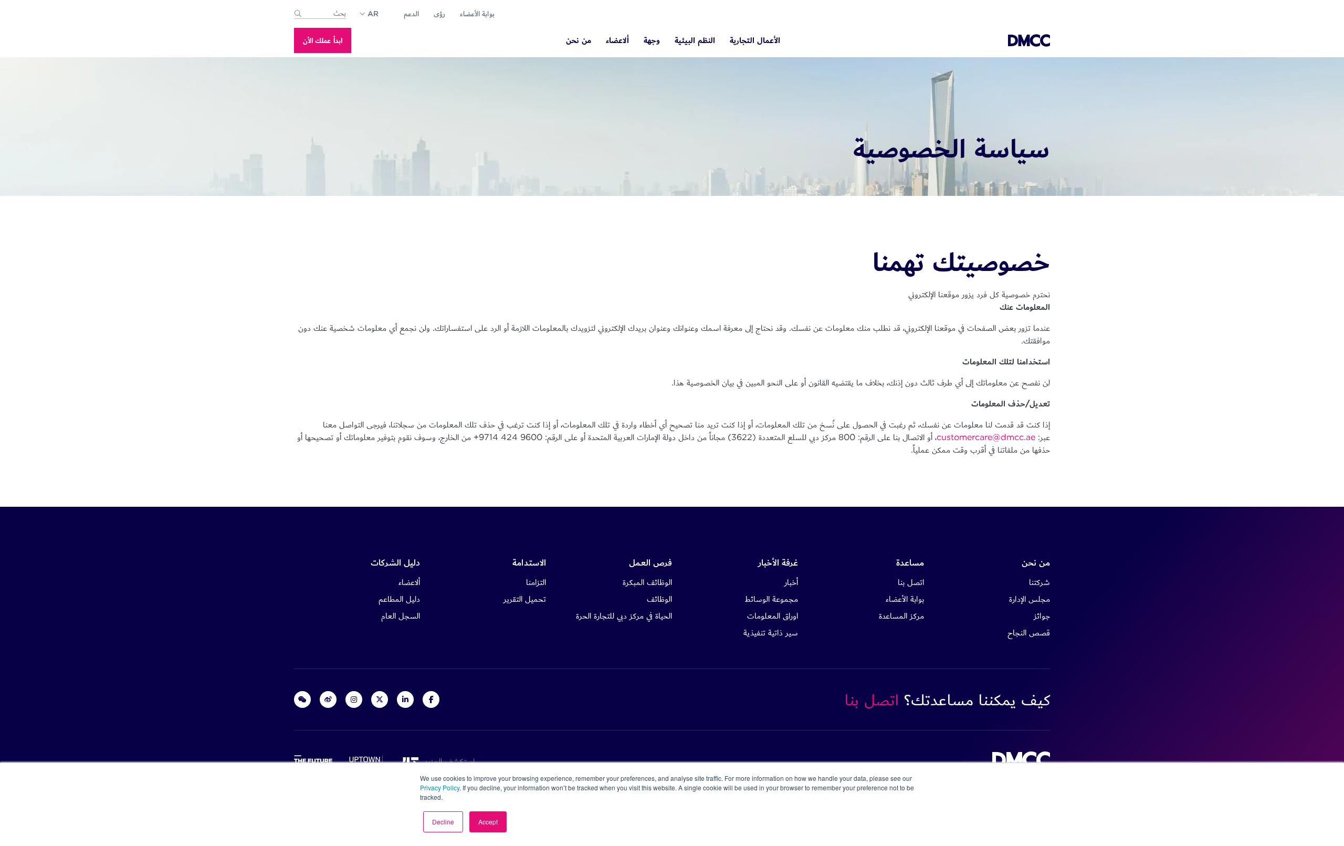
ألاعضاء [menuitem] (617, 40)
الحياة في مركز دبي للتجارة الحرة (624, 616)
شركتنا (1039, 582)
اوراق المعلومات (772, 616)
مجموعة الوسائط (771, 599)
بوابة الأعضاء (477, 13)
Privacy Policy (439, 787)
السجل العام (400, 616)
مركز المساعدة (901, 616)
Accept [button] (488, 821)
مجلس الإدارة (1029, 599)
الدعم (411, 13)
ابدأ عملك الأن (322, 40)
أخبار (791, 582)
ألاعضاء (409, 582)
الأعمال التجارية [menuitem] (755, 40)
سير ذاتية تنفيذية (770, 633)
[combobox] (320, 13)
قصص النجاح (1028, 633)
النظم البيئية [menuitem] (695, 40)
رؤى (439, 13)
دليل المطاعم (399, 599)
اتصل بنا (911, 582)
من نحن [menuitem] (578, 40)
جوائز (1042, 616)
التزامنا (536, 582)
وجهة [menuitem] (652, 40)
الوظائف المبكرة (647, 582)
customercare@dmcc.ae (986, 437)
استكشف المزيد (447, 761)
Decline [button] (443, 821)
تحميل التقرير (524, 599)
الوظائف (659, 599)
